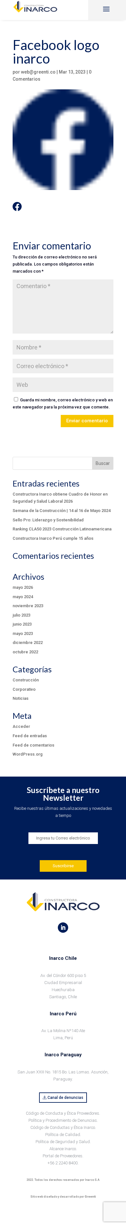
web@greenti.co (38, 72)
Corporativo (24, 689)
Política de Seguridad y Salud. (63, 1141)
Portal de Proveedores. (63, 1155)
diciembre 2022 (28, 642)
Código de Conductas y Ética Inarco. (63, 1127)
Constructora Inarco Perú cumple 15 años (53, 538)
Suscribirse (63, 865)
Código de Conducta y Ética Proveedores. (63, 1113)
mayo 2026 (23, 587)
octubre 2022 (25, 651)
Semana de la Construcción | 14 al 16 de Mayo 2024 (61, 510)
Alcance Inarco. (63, 1148)
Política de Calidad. (63, 1134)
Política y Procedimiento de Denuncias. (63, 1120)
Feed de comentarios (33, 745)
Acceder (21, 726)
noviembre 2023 (28, 605)
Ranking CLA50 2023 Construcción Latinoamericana (62, 529)
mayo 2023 (23, 633)
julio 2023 (21, 615)
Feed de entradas (30, 735)
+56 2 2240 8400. (63, 1163)
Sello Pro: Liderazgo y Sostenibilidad (48, 520)
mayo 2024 (23, 596)
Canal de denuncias (65, 1097)
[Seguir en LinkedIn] (63, 927)
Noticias (20, 698)
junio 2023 (22, 624)
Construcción (26, 680)
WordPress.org (28, 754)
